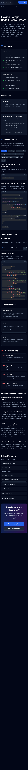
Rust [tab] (21, 154)
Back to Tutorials (7, 2)
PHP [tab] (24, 151)
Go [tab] (17, 154)
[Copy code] (25, 174)
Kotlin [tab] (16, 157)
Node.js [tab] (4, 151)
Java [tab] (8, 154)
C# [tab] (13, 154)
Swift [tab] (11, 157)
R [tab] (21, 157)
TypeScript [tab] (5, 157)
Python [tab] (19, 151)
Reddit (12, 6)
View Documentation (14, 528)
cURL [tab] (3, 160)
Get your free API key (9, 109)
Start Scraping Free (14, 524)
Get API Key (23, 2)
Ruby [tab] (3, 154)
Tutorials (6, 6)
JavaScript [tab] (11, 151)
